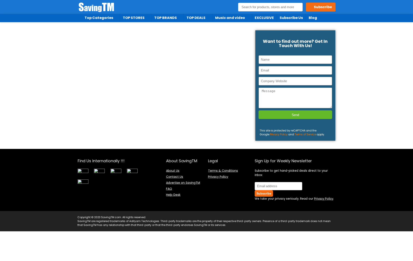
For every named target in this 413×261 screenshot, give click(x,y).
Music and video (230, 17)
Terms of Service (305, 134)
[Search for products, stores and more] (298, 7)
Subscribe (323, 7)
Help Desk (173, 195)
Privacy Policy (279, 134)
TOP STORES (134, 17)
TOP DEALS (195, 17)
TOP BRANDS (165, 17)
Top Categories (99, 17)
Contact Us (174, 177)
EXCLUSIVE (264, 17)
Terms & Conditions (223, 170)
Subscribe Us (291, 17)
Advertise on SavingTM (183, 183)
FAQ (169, 189)
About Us (172, 170)
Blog (313, 17)
